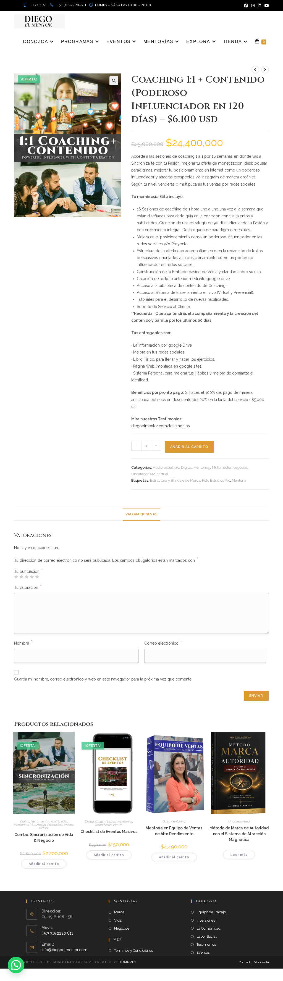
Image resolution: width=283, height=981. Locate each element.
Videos (69, 825)
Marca (119, 912)
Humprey (128, 962)
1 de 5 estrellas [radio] (16, 577)
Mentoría (239, 480)
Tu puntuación (28, 571)
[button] (113, 80)
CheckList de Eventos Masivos (108, 831)
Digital (186, 467)
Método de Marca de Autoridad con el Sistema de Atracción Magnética (239, 834)
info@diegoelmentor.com (64, 950)
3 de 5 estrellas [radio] (26, 577)
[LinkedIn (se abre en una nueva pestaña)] (259, 5)
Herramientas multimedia (49, 821)
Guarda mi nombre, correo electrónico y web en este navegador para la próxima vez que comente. (103, 679)
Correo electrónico (163, 642)
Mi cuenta (261, 962)
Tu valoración (27, 587)
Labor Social (206, 936)
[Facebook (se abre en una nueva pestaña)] (246, 5)
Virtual (162, 474)
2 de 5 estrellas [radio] (21, 577)
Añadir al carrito (189, 447)
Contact (244, 962)
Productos (54, 825)
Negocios (240, 467)
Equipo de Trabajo (211, 912)
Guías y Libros (105, 822)
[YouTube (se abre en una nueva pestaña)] (266, 5)
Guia (166, 821)
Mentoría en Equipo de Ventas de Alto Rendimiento (174, 831)
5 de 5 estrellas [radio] (37, 577)
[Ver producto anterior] (255, 69)
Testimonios (206, 944)
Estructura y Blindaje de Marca (175, 480)
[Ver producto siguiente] (265, 69)
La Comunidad (208, 928)
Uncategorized (143, 474)
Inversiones (205, 920)
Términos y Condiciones (133, 950)
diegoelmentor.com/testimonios (160, 426)
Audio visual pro (166, 467)
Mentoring (201, 467)
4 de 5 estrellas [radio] (32, 577)
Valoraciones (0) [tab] (141, 514)
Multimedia (221, 467)
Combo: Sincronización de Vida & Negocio (43, 837)
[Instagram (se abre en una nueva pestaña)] (253, 5)
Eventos (202, 952)
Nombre (23, 642)
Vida (118, 920)
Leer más (239, 855)
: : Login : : (39, 5)
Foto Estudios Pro (216, 480)
